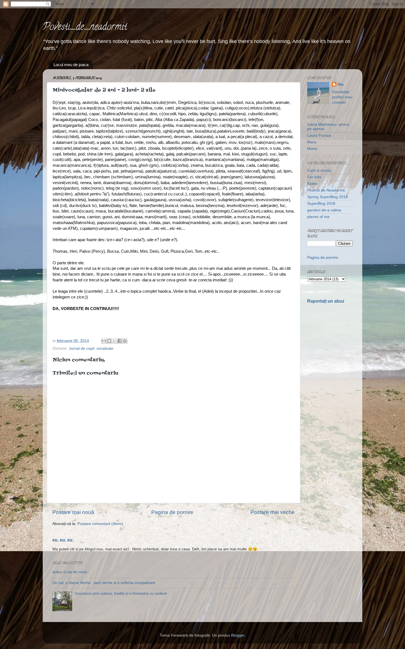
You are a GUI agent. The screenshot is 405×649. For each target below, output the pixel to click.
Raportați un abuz (325, 301)
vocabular (105, 348)
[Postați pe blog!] (109, 341)
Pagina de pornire (172, 512)
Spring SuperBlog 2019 (327, 197)
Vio (340, 84)
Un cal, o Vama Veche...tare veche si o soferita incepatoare (103, 583)
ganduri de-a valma (324, 210)
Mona (312, 149)
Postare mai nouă (73, 512)
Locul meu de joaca (70, 64)
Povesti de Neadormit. (326, 190)
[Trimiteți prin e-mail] (104, 341)
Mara (311, 142)
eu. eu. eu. (63, 540)
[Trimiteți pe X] (114, 341)
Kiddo (312, 184)
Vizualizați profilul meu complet (342, 97)
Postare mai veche (272, 512)
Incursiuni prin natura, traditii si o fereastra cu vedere (121, 593)
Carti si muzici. (320, 170)
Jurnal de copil (81, 348)
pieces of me (318, 217)
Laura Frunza (319, 135)
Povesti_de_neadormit (85, 27)
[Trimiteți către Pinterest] (125, 341)
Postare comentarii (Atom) (100, 524)
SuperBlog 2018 (321, 203)
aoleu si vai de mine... (71, 572)
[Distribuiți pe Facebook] (119, 341)
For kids (314, 177)
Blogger (237, 635)
